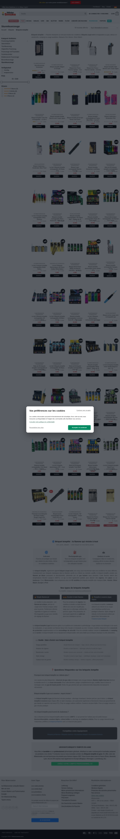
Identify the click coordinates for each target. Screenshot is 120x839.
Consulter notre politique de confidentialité (42, 422)
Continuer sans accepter (84, 410)
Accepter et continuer (79, 427)
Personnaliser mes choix (36, 427)
